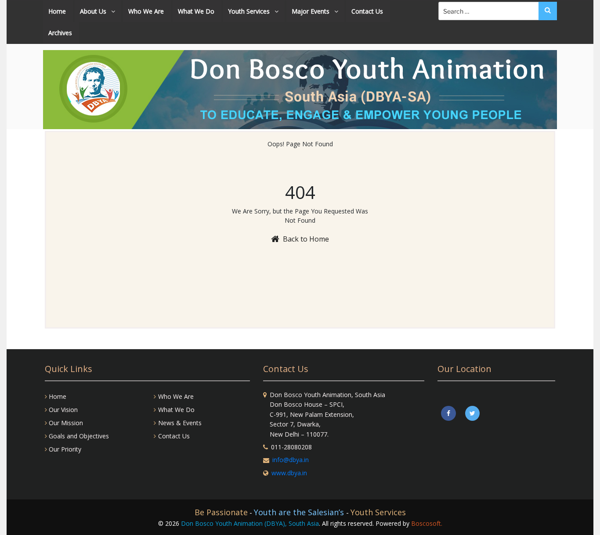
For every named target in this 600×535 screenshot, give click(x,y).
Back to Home (306, 239)
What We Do (196, 11)
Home (57, 11)
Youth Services (249, 11)
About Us (94, 11)
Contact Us (367, 11)
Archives (60, 33)
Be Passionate (221, 512)
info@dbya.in (290, 459)
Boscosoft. (426, 523)
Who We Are (146, 11)
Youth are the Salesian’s (300, 512)
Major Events (311, 11)
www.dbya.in (289, 473)
